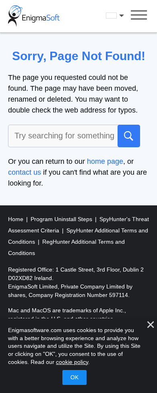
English (122, 16)
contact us (24, 172)
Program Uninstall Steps (62, 219)
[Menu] (139, 16)
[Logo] (34, 16)
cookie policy (72, 362)
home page (105, 161)
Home (16, 219)
